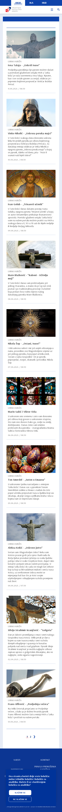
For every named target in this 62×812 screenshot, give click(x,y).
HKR (44, 2)
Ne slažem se (20, 799)
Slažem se (20, 792)
